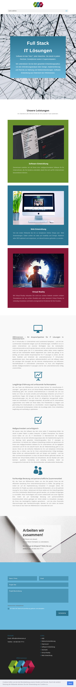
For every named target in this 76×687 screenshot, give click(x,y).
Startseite (45, 650)
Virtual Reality (38, 292)
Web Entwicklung (38, 229)
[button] (48, 684)
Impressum (45, 644)
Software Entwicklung (38, 164)
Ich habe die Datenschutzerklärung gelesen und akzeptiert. (27, 608)
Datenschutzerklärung (48, 641)
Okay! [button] (70, 683)
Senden (62, 613)
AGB (43, 638)
